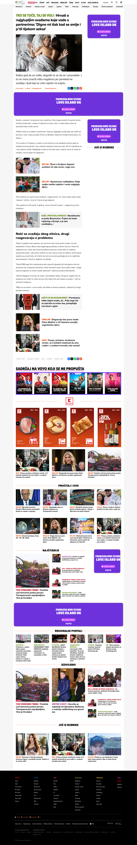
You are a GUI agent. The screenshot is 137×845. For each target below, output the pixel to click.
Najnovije (119, 784)
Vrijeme (17, 801)
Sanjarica (119, 787)
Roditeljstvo (85, 7)
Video (119, 781)
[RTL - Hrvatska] (110, 824)
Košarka (36, 792)
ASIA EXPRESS (93, 2)
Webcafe (63, 2)
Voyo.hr (29, 832)
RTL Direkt (17, 792)
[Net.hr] (118, 824)
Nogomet (36, 781)
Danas (17, 778)
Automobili (119, 7)
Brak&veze (19, 7)
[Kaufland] (68, 401)
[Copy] (80, 88)
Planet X (98, 795)
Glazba (55, 787)
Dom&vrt (28, 7)
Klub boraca (37, 787)
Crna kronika (18, 787)
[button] (18, 375)
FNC (35, 801)
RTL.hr (17, 832)
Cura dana (98, 784)
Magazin (54, 2)
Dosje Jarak (18, 798)
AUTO (77, 2)
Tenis (35, 795)
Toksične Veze (21, 359)
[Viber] (77, 88)
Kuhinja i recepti (40, 7)
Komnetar (98, 789)
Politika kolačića (47, 824)
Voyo (54, 807)
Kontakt (68, 824)
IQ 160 (83, 2)
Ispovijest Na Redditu (33, 359)
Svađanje (49, 359)
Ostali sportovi (37, 798)
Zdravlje (95, 7)
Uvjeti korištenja (36, 824)
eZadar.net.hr (104, 832)
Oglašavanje (26, 824)
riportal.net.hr (79, 832)
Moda (67, 7)
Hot (47, 2)
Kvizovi (98, 801)
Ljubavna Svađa (59, 359)
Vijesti (16, 781)
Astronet (98, 781)
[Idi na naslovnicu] (20, 4)
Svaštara (98, 798)
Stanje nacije (18, 795)
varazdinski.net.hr (68, 832)
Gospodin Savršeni (58, 801)
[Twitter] (71, 88)
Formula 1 (36, 804)
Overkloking (99, 792)
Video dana (99, 804)
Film (54, 784)
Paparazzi (55, 789)
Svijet (16, 784)
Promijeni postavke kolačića (80, 824)
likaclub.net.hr (37, 834)
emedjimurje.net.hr (38, 832)
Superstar (55, 798)
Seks (43, 359)
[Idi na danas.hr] (33, 2)
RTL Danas (17, 789)
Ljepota (50, 7)
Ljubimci (59, 7)
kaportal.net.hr (57, 832)
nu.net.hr (112, 832)
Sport (42, 2)
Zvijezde (55, 781)
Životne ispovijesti (107, 7)
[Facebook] (68, 88)
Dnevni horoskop (100, 787)
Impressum (18, 824)
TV (54, 792)
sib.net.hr (48, 832)
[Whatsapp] (74, 88)
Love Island (56, 795)
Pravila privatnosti (59, 824)
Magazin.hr (37, 88)
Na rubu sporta (37, 789)
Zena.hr (23, 832)
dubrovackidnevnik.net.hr (91, 832)
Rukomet (36, 784)
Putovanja (75, 7)
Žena (71, 2)
